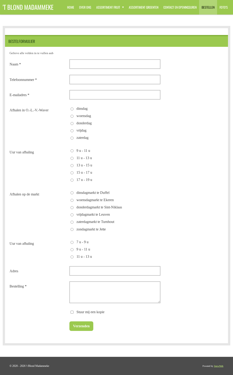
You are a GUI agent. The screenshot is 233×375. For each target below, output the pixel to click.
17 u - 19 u (84, 180)
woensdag (83, 116)
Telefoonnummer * (23, 80)
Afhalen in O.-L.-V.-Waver (29, 110)
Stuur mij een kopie (90, 312)
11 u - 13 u (84, 158)
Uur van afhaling (22, 152)
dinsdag (82, 108)
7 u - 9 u (82, 242)
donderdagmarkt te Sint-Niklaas (99, 207)
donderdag (84, 123)
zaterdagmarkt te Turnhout (95, 222)
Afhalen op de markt (24, 194)
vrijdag (81, 130)
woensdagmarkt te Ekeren (95, 200)
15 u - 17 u (84, 172)
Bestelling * (18, 286)
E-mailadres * (19, 95)
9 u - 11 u (83, 150)
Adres (14, 271)
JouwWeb (218, 366)
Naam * (15, 64)
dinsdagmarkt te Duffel (92, 193)
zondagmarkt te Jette (91, 229)
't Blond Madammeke (28, 7)
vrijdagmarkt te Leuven (93, 214)
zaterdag (82, 138)
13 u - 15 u (84, 165)
